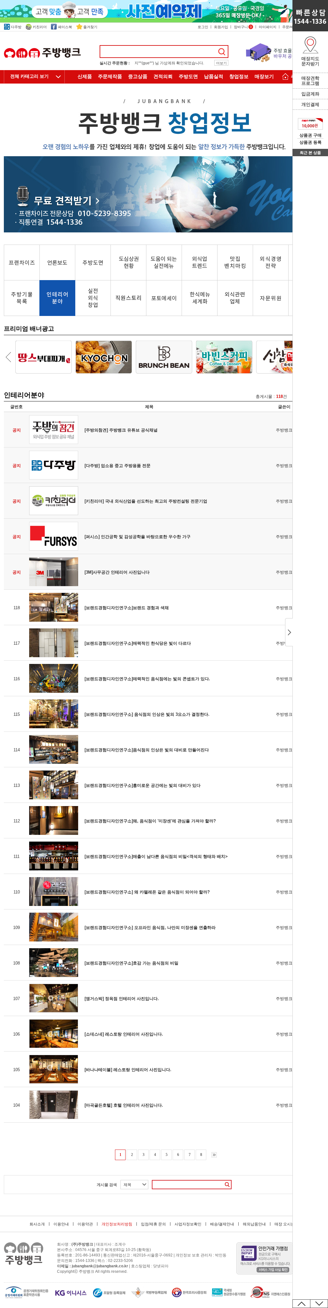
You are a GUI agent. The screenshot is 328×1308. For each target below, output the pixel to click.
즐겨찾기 (90, 27)
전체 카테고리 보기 (29, 76)
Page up (301, 1303)
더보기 (221, 63)
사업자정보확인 (188, 1224)
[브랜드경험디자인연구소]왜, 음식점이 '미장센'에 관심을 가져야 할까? (150, 821)
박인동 (220, 1255)
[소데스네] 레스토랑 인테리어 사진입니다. (124, 1034)
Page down (319, 1303)
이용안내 (61, 1224)
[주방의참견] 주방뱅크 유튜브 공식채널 (121, 430)
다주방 (16, 27)
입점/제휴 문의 (153, 1224)
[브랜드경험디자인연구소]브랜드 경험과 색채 (127, 607)
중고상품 (137, 76)
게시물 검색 (107, 1185)
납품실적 (213, 76)
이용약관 (85, 1224)
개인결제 (310, 104)
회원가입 (221, 27)
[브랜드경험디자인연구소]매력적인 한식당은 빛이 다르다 (138, 643)
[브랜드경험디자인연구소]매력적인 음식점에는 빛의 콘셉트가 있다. (147, 678)
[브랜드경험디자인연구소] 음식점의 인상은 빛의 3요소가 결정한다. (147, 714)
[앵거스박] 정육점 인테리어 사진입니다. (122, 998)
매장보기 (264, 76)
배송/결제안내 (222, 1224)
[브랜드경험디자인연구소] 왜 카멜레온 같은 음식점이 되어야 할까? (147, 892)
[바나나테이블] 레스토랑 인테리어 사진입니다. (128, 1069)
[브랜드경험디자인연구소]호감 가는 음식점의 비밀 (131, 963)
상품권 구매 (310, 135)
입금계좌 (310, 93)
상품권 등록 (310, 142)
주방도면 (188, 76)
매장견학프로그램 (310, 81)
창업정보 (239, 76)
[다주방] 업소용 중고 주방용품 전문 (118, 465)
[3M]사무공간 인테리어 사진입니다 (117, 572)
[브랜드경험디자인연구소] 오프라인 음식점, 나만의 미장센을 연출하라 (150, 927)
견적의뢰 (163, 76)
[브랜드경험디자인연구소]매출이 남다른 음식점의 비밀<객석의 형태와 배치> (156, 856)
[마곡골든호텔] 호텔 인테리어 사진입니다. (124, 1105)
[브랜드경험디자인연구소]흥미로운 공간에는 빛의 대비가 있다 (143, 785)
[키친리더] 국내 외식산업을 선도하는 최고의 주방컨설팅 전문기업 (146, 501)
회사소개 (37, 1224)
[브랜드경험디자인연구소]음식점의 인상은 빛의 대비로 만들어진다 (147, 749)
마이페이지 (267, 27)
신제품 (85, 76)
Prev (8, 357)
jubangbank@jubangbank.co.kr (100, 1266)
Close (289, 632)
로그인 (203, 27)
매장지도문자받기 (310, 61)
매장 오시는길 (287, 1224)
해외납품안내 (254, 1224)
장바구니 (243, 27)
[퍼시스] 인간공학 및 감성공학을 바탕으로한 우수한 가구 (138, 536)
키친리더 (40, 27)
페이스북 (65, 27)
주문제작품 (110, 76)
